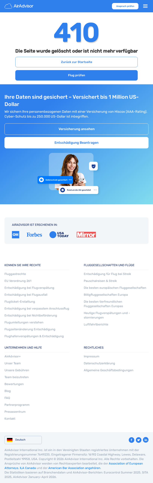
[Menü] (145, 6)
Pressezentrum (15, 411)
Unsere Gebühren (16, 370)
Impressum (91, 356)
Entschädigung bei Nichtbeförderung (30, 315)
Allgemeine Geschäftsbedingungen (108, 370)
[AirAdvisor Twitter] (138, 440)
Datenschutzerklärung (99, 363)
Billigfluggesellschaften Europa (106, 294)
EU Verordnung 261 (17, 281)
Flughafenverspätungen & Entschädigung (34, 336)
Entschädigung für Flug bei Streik (107, 274)
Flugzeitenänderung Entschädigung (29, 329)
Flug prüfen (76, 75)
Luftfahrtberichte (96, 324)
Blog (7, 391)
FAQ (7, 398)
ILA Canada (28, 468)
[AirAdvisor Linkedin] (146, 440)
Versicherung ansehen (77, 129)
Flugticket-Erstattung (19, 301)
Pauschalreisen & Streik (100, 281)
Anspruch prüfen (125, 6)
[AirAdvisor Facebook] (131, 440)
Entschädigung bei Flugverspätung (29, 288)
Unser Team (12, 363)
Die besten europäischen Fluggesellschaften (115, 288)
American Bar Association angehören (74, 468)
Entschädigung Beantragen (76, 143)
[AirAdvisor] (19, 6)
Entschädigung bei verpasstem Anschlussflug (36, 308)
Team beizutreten (16, 377)
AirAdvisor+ (12, 356)
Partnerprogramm (16, 405)
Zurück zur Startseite (76, 62)
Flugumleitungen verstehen (23, 322)
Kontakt (9, 418)
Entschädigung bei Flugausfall (25, 294)
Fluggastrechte (15, 274)
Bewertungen (14, 384)
